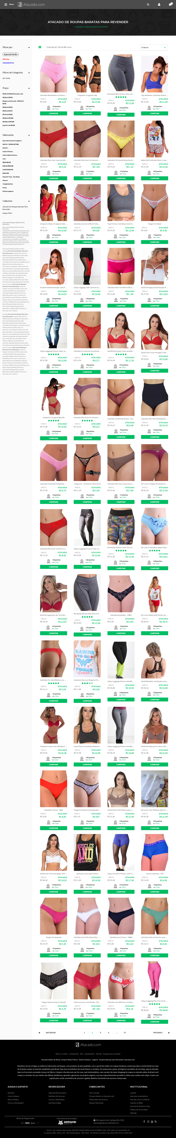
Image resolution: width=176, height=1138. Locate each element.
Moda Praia (22, 260)
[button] (121, 97)
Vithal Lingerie (8, 191)
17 (125, 1033)
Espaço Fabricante (96, 1103)
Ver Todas (6, 78)
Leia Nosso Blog (55, 1103)
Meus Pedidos (13, 1099)
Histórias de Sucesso (57, 1096)
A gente (133, 1093)
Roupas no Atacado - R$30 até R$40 (13, 102)
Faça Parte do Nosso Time (140, 1106)
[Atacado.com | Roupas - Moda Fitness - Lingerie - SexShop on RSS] (156, 1121)
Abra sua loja (94, 1093)
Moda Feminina (8, 264)
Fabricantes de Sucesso (98, 1099)
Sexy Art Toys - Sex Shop (11, 177)
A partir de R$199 (9, 125)
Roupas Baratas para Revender (111, 1059)
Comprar (53, 113)
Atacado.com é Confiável (139, 1099)
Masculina (17, 264)
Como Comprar (13, 1096)
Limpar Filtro (7, 213)
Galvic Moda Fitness (10, 155)
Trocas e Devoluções (16, 1103)
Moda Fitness (13, 260)
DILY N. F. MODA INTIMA (11, 144)
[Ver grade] (40, 47)
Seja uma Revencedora (57, 1093)
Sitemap (133, 1113)
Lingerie (95, 1059)
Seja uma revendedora (139, 1096)
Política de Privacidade (139, 1109)
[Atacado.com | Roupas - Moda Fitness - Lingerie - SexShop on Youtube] (152, 1121)
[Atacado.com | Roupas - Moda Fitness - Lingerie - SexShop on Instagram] (148, 1121)
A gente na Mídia (136, 1103)
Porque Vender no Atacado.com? (102, 1096)
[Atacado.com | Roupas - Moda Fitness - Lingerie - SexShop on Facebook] (145, 1121)
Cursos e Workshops (57, 1099)
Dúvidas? (11, 1093)
